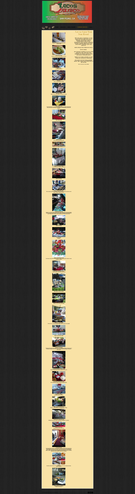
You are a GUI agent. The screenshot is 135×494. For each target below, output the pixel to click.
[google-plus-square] (92, 492)
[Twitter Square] (90, 492)
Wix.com (56, 492)
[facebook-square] (88, 492)
